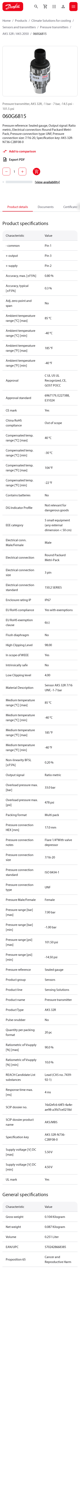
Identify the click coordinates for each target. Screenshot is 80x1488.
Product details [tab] (17, 207)
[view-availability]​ (47, 182)
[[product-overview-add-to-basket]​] (36, 171)
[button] (54, 6)
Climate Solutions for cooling (51, 20)
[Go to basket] (45, 6)
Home (6, 20)
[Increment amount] (22, 171)
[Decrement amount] (6, 171)
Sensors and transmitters (19, 27)
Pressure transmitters (54, 27)
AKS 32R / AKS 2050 (15, 34)
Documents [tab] (46, 207)
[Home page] (12, 6)
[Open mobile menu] (73, 6)
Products (21, 20)
